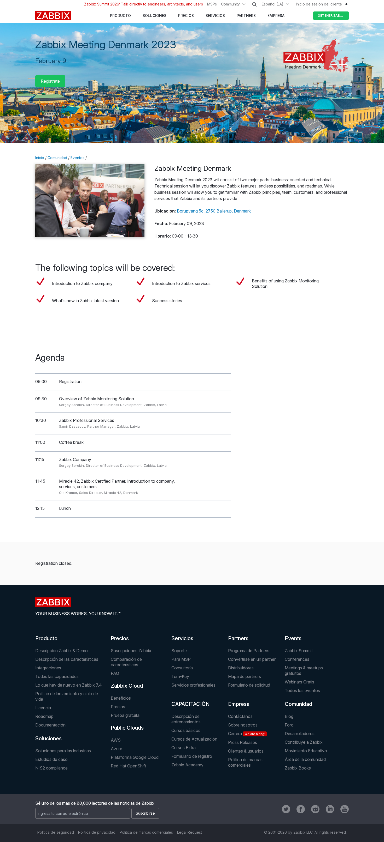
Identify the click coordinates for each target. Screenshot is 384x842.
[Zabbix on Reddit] (315, 809)
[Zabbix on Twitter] (286, 809)
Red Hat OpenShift (128, 765)
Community (230, 4)
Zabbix (53, 15)
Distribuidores (241, 667)
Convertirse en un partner (252, 659)
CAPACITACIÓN (190, 704)
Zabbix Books (298, 768)
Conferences (297, 659)
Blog (289, 716)
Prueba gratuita (125, 715)
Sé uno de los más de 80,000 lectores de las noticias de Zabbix (94, 803)
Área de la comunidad (305, 759)
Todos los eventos (302, 690)
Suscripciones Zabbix (131, 650)
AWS (116, 740)
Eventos (77, 157)
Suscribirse (145, 813)
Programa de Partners (248, 650)
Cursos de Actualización (194, 739)
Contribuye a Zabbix (304, 742)
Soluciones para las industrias (63, 750)
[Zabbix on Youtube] (344, 809)
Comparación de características (126, 662)
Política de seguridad (55, 832)
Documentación (50, 725)
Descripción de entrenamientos (186, 719)
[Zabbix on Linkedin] (330, 809)
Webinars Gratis (299, 681)
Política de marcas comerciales (245, 762)
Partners (238, 638)
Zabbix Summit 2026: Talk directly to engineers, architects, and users (143, 4)
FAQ (115, 673)
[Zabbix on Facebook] (300, 809)
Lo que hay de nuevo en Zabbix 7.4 (68, 685)
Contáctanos (240, 716)
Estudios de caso (51, 759)
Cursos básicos (185, 730)
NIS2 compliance (51, 768)
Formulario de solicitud (249, 685)
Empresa (238, 704)
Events (293, 638)
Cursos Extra (183, 747)
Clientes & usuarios (246, 751)
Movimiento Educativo (306, 750)
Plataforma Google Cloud (135, 757)
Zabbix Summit (299, 650)
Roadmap (44, 716)
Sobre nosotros (243, 725)
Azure (116, 748)
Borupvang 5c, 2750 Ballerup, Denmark (214, 211)
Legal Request (189, 832)
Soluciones (48, 738)
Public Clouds (127, 728)
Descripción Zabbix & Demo (61, 650)
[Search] (254, 4)
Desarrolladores (300, 733)
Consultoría (182, 667)
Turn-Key (180, 676)
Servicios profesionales (193, 685)
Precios (120, 638)
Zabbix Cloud (127, 686)
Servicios (182, 638)
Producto (46, 638)
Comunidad (57, 157)
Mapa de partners (244, 676)
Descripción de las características (66, 659)
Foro (289, 725)
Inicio (39, 157)
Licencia (43, 707)
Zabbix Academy (187, 764)
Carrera (246, 733)
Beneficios (121, 698)
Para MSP (181, 659)
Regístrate (50, 81)
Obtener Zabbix (331, 15)
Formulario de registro (191, 756)
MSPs (212, 4)
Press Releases (242, 742)
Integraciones (48, 667)
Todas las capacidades (57, 676)
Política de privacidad (96, 832)
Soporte (179, 650)
